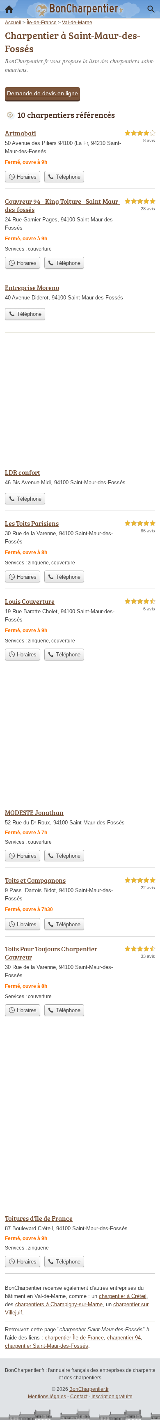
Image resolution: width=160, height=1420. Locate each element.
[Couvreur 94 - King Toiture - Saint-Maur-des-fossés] (80, 224)
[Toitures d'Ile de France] (80, 1232)
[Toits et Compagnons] (80, 894)
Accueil (9, 9)
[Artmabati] (80, 147)
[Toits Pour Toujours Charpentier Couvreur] (80, 972)
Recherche (151, 9)
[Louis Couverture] (80, 620)
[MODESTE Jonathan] (80, 826)
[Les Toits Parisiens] (80, 542)
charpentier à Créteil (122, 1296)
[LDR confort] (80, 478)
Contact (78, 1396)
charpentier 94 (124, 1338)
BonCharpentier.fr (89, 1389)
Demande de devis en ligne (42, 93)
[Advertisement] (80, 1122)
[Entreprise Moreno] (80, 293)
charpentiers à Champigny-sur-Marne (59, 1304)
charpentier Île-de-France (74, 1338)
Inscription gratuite (112, 1396)
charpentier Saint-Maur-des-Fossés (46, 1346)
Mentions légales (47, 1396)
